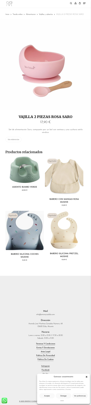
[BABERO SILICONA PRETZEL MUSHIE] (64, 230)
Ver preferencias (80, 396)
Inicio (7, 14)
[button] (86, 377)
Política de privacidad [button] (45, 355)
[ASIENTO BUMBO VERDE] (24, 169)
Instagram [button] (45, 366)
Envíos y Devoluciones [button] (45, 348)
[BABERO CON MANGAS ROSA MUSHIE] (64, 175)
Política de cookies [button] (45, 359)
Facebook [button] (45, 370)
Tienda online (18, 14)
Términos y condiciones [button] (45, 344)
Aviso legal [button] (45, 352)
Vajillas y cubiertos (46, 14)
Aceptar (47, 396)
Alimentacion (31, 14)
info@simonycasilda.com (45, 314)
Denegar (63, 396)
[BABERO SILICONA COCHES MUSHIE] (24, 230)
